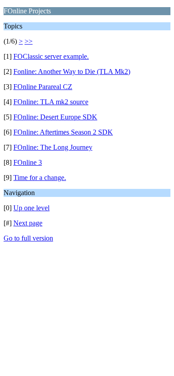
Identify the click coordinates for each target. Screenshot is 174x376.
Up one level (31, 208)
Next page (27, 223)
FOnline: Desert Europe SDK (55, 117)
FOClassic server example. (51, 56)
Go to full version (28, 238)
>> (29, 41)
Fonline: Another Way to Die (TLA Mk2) (71, 71)
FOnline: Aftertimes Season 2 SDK (63, 132)
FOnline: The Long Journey (52, 147)
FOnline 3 (27, 162)
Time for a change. (39, 177)
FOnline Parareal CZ (42, 86)
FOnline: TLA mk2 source (50, 102)
